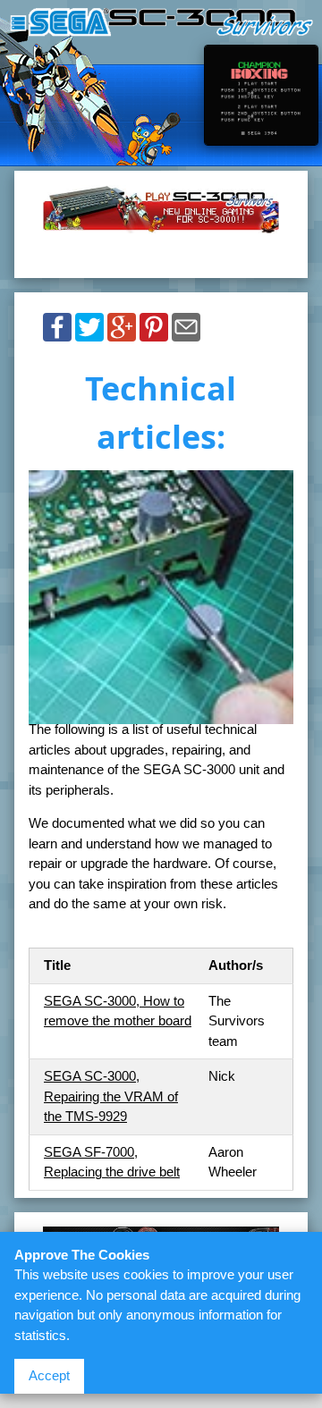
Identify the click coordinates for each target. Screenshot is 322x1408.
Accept (49, 1375)
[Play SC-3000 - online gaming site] (161, 224)
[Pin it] (154, 332)
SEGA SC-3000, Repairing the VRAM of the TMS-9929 (111, 1096)
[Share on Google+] (121, 332)
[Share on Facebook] (57, 332)
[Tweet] (89, 332)
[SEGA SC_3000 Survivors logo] (161, 26)
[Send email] (186, 332)
